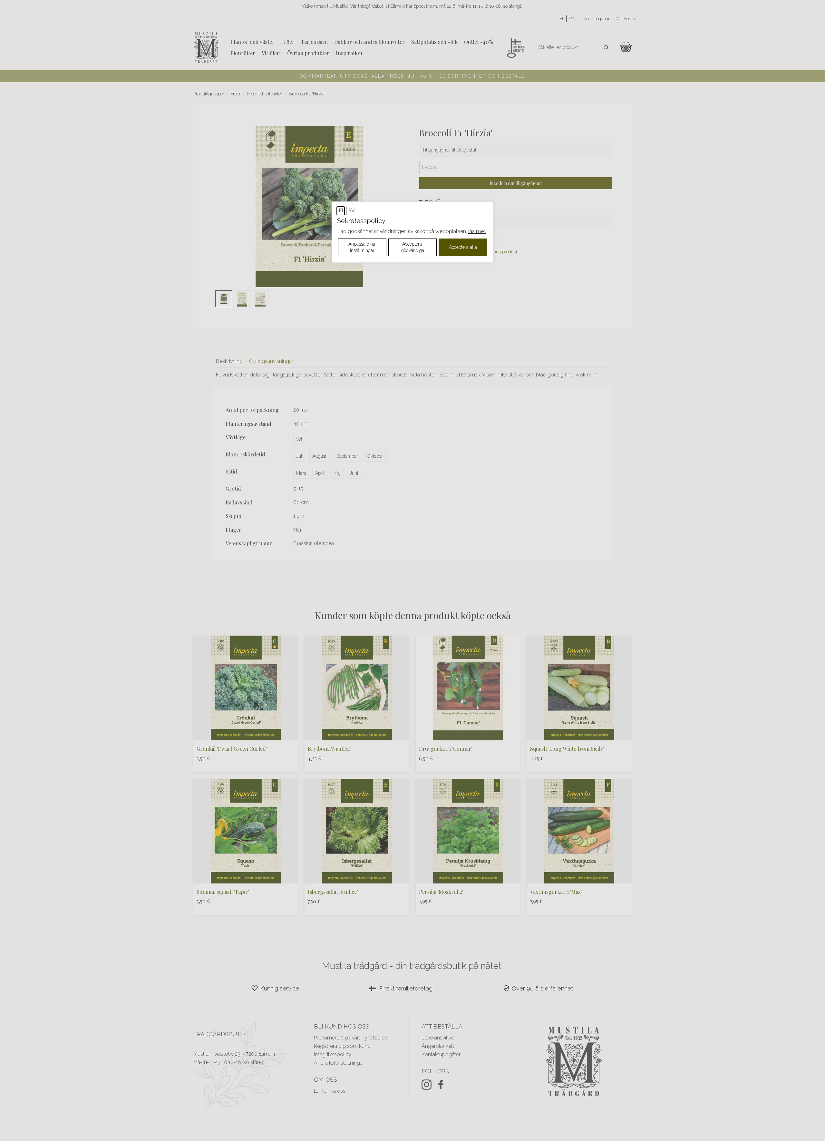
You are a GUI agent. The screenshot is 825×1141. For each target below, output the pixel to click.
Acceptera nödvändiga (412, 247)
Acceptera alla (463, 247)
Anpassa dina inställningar (362, 247)
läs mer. (477, 231)
